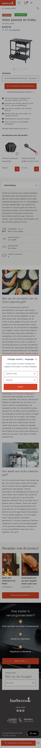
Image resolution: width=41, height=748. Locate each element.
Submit (20, 387)
